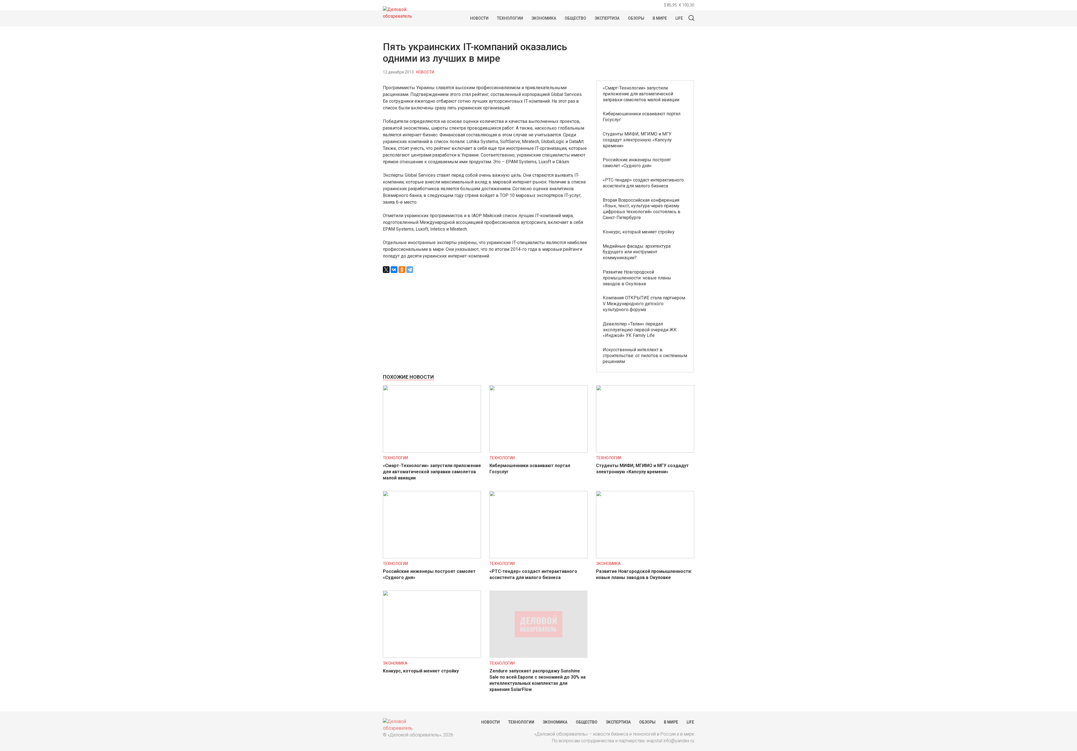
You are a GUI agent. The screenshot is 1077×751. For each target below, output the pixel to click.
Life (679, 18)
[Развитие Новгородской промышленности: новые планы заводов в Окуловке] (645, 556)
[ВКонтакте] (394, 269)
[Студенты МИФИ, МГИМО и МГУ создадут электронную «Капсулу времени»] (645, 451)
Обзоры (636, 18)
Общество (575, 18)
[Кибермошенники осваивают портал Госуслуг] (538, 451)
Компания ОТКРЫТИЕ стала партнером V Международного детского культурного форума (644, 303)
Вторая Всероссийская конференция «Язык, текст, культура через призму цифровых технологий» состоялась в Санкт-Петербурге (641, 208)
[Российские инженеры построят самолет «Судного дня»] (432, 556)
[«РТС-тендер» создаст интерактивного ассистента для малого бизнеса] (538, 556)
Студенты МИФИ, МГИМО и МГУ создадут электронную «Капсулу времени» (637, 139)
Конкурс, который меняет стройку (639, 232)
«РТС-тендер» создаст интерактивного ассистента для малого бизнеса (643, 183)
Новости (479, 18)
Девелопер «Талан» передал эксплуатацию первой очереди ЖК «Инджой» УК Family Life (640, 329)
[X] (386, 269)
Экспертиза (607, 18)
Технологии (510, 18)
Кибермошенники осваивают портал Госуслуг (641, 116)
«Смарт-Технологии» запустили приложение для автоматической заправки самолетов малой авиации (641, 93)
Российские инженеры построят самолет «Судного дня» (637, 162)
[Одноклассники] (402, 269)
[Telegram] (409, 269)
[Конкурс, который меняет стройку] (432, 656)
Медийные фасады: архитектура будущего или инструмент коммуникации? (637, 252)
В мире (660, 18)
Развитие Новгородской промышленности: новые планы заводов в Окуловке (637, 277)
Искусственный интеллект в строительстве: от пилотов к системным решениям (645, 355)
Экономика (543, 18)
